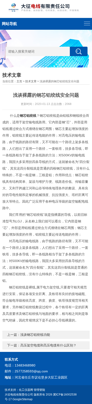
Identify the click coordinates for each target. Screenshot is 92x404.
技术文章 (31, 81)
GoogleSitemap (23, 399)
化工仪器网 (26, 390)
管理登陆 (39, 390)
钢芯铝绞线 (28, 115)
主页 (19, 81)
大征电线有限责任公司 (19, 394)
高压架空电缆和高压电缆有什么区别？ (48, 345)
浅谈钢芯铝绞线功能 (35, 335)
